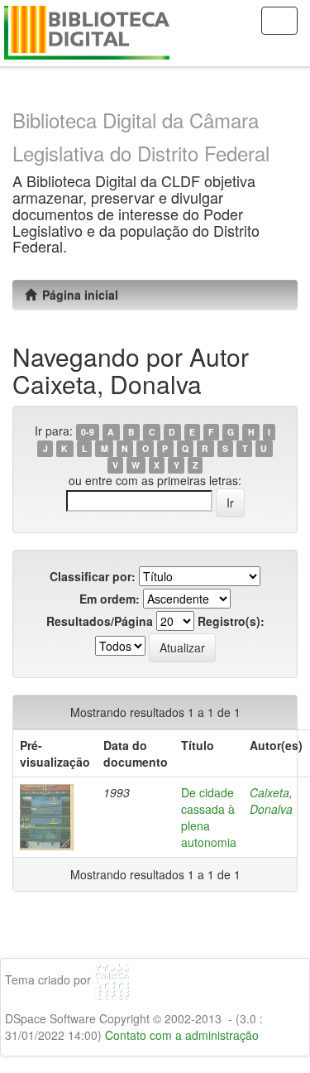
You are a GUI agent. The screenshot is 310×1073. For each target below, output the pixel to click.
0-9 (87, 432)
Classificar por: (93, 576)
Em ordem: (109, 598)
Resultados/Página (99, 621)
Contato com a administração (182, 1035)
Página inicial (77, 294)
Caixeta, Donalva (271, 800)
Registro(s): (231, 621)
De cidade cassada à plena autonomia (208, 817)
